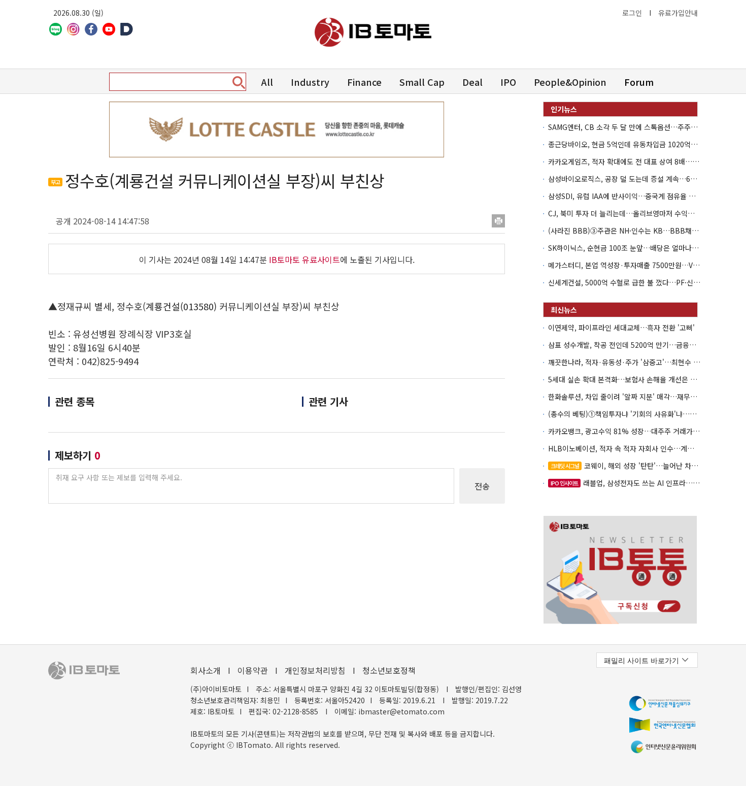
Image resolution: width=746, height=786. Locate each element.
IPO (508, 81)
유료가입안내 (678, 13)
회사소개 (205, 670)
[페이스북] (91, 29)
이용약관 (253, 670)
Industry (310, 81)
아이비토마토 (373, 32)
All (267, 81)
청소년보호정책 (389, 670)
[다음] (126, 29)
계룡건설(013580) (181, 306)
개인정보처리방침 (315, 670)
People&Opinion (570, 81)
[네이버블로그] (55, 29)
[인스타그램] (73, 29)
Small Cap (422, 81)
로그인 (632, 13)
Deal (472, 81)
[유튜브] (109, 29)
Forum (639, 81)
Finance (364, 81)
